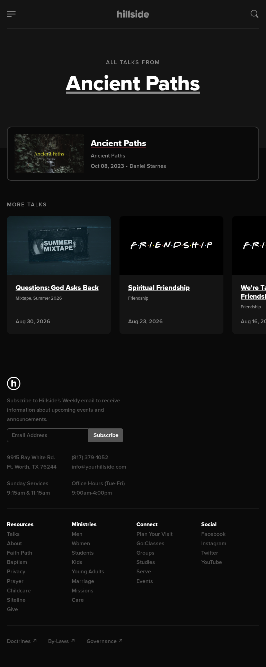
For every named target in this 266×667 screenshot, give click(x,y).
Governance (102, 641)
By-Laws (58, 641)
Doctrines (19, 641)
